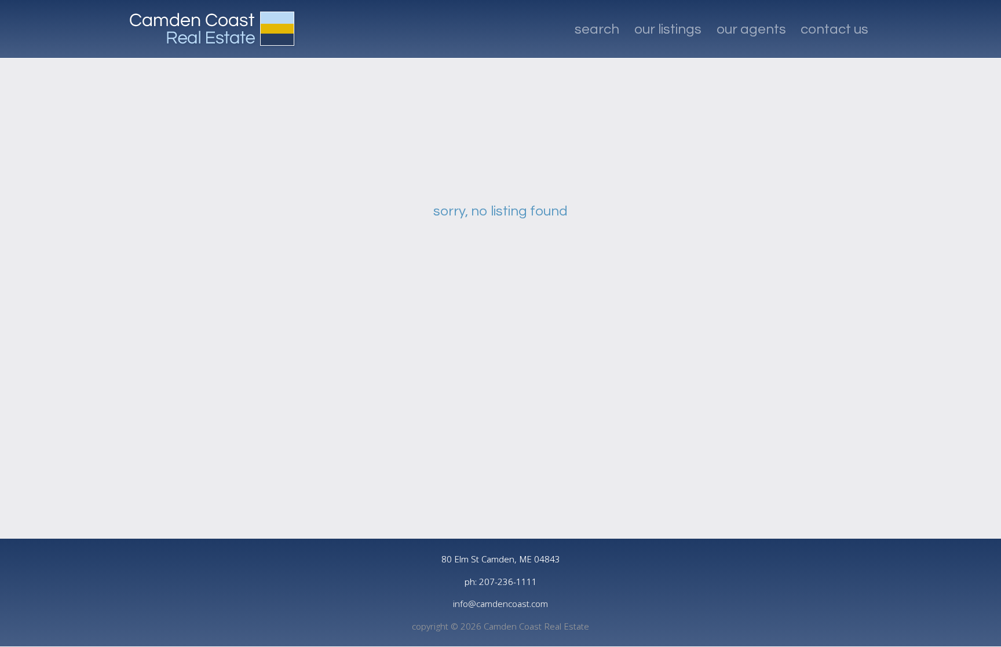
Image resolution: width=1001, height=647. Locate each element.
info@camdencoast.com (500, 603)
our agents (751, 29)
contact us (834, 29)
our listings (668, 29)
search (597, 29)
